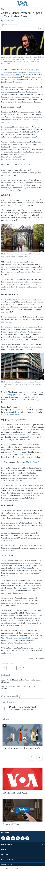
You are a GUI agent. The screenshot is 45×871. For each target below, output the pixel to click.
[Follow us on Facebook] (3, 838)
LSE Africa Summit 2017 (20, 643)
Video (6, 719)
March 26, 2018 (32, 462)
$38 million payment (10, 395)
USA (2, 9)
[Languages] (27, 868)
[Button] (41, 29)
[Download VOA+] (22, 810)
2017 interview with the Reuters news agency (23, 299)
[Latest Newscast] (7, 868)
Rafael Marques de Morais (12, 415)
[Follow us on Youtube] (13, 838)
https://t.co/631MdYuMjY (11, 157)
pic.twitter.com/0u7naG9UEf (13, 159)
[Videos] (17, 868)
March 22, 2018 (25, 164)
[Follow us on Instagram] (18, 838)
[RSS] (22, 838)
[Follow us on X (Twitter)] (8, 838)
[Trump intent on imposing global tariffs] (22, 735)
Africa (29, 69)
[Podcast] (27, 838)
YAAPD (24, 568)
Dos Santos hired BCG (10, 545)
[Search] (38, 868)
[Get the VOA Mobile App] (22, 779)
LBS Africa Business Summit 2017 (16, 638)
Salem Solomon (9, 21)
